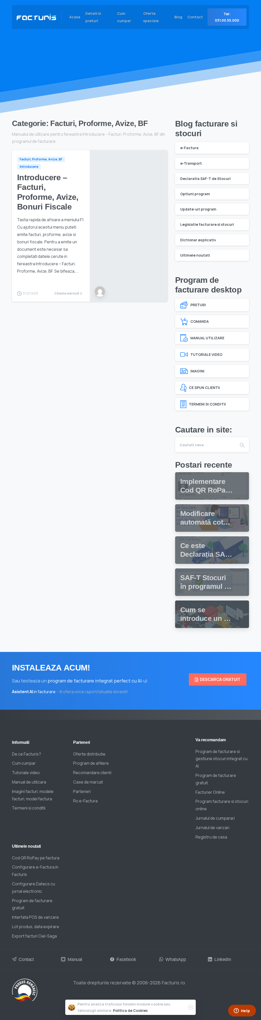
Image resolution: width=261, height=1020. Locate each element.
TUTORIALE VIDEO (206, 354)
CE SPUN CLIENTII (204, 387)
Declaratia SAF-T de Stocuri (205, 178)
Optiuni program (195, 193)
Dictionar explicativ (198, 239)
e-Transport (191, 163)
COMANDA (199, 321)
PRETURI (198, 304)
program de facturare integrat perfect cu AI (95, 681)
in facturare (34, 691)
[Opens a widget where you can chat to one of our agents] (242, 1011)
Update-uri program (198, 209)
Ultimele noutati (195, 255)
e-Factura (189, 147)
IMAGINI (197, 371)
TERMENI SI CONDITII (207, 404)
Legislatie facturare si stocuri (207, 224)
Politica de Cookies (130, 1010)
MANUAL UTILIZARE (207, 338)
